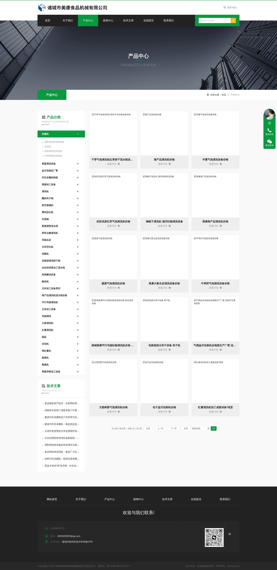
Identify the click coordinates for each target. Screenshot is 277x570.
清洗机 (45, 191)
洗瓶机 (45, 254)
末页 (186, 428)
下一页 (174, 428)
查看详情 (111, 164)
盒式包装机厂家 (50, 170)
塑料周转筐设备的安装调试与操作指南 (63, 445)
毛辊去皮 (46, 240)
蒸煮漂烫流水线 (50, 226)
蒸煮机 (45, 357)
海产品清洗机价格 (164, 159)
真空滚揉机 (47, 205)
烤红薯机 (46, 351)
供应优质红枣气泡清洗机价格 (113, 221)
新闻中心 (108, 20)
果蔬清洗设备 (49, 163)
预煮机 (45, 364)
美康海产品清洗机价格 (215, 221)
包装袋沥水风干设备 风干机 (164, 345)
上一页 (160, 428)
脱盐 (44, 337)
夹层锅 (45, 219)
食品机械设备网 (205, 566)
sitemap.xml (233, 566)
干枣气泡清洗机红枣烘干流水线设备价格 (113, 159)
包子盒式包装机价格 (164, 407)
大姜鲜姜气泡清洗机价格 (113, 407)
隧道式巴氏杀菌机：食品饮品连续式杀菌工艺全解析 (63, 424)
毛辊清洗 (46, 316)
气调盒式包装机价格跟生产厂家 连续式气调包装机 (215, 345)
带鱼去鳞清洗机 (50, 233)
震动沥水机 (47, 212)
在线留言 (148, 20)
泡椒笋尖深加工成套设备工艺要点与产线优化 (63, 410)
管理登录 (220, 566)
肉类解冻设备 (49, 274)
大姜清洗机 (47, 323)
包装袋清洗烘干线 (51, 260)
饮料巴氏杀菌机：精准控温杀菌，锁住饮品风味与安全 (63, 459)
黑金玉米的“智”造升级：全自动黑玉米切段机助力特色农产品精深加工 (63, 465)
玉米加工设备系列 (51, 288)
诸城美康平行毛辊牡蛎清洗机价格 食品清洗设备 (113, 345)
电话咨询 (269, 134)
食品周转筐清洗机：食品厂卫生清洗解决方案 (63, 452)
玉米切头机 (47, 247)
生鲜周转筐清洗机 (53, 155)
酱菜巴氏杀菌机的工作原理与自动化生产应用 (63, 417)
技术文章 (128, 20)
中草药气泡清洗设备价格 (215, 283)
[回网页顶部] (269, 124)
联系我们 (169, 20)
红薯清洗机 (47, 330)
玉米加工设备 (49, 309)
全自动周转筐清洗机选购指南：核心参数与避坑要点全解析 (63, 438)
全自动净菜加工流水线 (53, 267)
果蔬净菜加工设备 (51, 371)
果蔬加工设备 (49, 184)
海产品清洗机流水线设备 (54, 295)
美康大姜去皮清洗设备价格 (164, 283)
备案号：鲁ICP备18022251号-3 (114, 566)
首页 (47, 20)
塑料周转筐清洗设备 (54, 142)
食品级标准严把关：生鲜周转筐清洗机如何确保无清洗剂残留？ (63, 403)
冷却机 (45, 344)
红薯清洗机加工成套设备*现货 (215, 407)
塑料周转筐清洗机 (53, 151)
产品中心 (88, 20)
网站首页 (52, 499)
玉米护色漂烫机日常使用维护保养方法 (63, 431)
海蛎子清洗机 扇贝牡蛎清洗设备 (164, 221)
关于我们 (68, 20)
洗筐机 (45, 134)
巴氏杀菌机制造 (50, 177)
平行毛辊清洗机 (50, 302)
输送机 (45, 281)
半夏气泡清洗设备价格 (215, 159)
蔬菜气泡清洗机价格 (113, 283)
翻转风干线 (47, 198)
